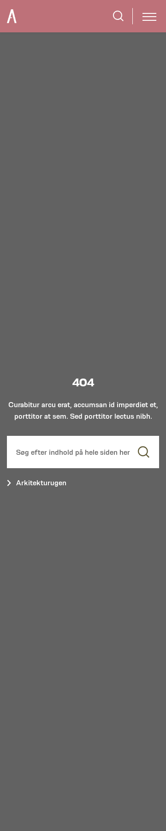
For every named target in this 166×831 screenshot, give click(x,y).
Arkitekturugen (41, 483)
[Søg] (143, 452)
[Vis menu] (149, 16)
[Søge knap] (118, 16)
